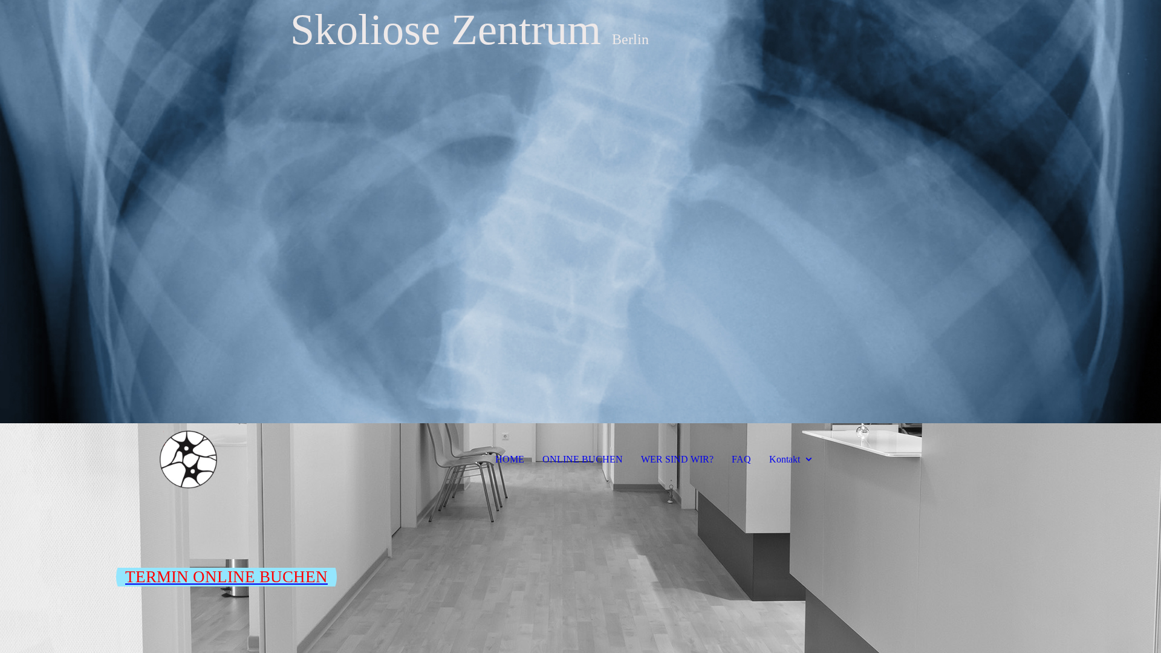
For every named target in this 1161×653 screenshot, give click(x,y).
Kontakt (784, 459)
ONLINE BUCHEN (582, 459)
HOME (509, 459)
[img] (580, 211)
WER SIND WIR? (677, 459)
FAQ (741, 459)
